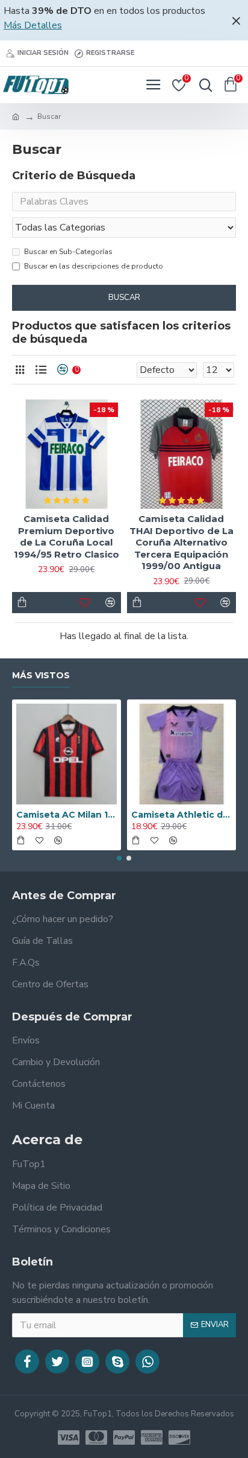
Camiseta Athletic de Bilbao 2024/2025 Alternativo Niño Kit (181, 814)
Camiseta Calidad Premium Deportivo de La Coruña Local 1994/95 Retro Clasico (66, 536)
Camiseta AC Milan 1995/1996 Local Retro (66, 814)
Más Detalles (33, 25)
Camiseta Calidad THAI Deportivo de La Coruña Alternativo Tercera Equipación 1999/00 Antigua (181, 542)
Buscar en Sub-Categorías (68, 251)
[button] (119, 858)
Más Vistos (41, 675)
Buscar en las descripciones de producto (93, 266)
